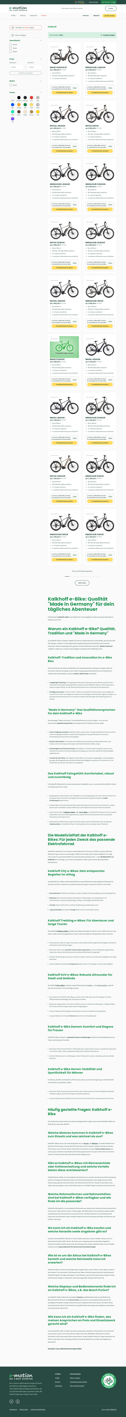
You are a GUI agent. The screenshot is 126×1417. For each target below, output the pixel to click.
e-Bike (13, 15)
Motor (12, 81)
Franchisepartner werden (78, 1382)
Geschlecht (14, 40)
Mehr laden (82, 583)
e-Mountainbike (101, 985)
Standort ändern (109, 35)
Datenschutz (23, 1409)
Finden (110, 8)
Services (86, 15)
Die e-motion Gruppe (77, 1386)
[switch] (12, 28)
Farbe (12, 92)
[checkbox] (10, 44)
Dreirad (22, 15)
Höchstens (30, 62)
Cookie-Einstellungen (38, 1409)
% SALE (43, 15)
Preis (11, 59)
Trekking (90, 985)
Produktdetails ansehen (64, 92)
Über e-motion (75, 1378)
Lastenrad (33, 15)
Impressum (13, 1409)
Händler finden (109, 16)
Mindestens (12, 62)
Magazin (96, 15)
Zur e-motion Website (109, 1409)
